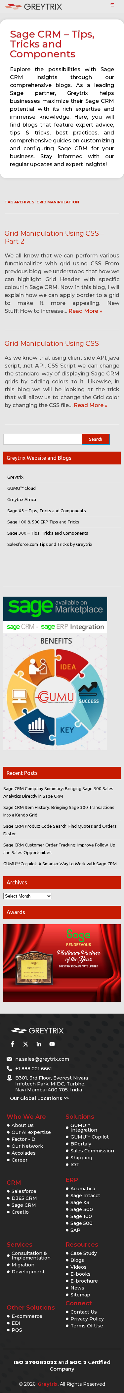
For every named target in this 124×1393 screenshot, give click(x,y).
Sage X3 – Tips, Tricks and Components (46, 510)
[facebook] (12, 1044)
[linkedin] (38, 1044)
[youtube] (52, 1044)
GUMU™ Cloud (21, 488)
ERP (71, 1180)
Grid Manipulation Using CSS (52, 343)
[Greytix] (52, 1031)
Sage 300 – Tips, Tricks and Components (47, 533)
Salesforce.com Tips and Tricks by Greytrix (49, 544)
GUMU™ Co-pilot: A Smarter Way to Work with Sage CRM (60, 863)
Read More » (85, 311)
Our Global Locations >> (39, 1098)
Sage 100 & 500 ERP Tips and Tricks (43, 521)
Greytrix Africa (21, 499)
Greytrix (15, 477)
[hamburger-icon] (111, 5)
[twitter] (25, 1044)
